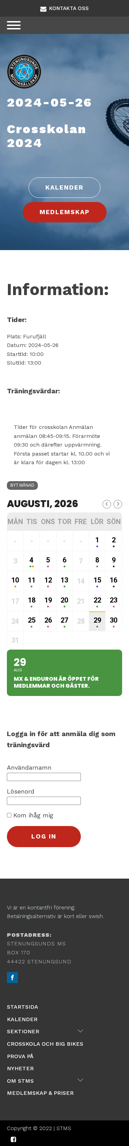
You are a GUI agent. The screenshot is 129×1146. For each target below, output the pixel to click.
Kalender (22, 1019)
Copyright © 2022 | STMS (39, 1128)
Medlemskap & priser (40, 1093)
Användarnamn (29, 767)
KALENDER (64, 187)
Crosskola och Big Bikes (45, 1043)
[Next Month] (118, 504)
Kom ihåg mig (32, 815)
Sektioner (45, 1031)
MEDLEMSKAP (65, 212)
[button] (64, 8)
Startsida (22, 1006)
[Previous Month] (107, 504)
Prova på (20, 1056)
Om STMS (45, 1080)
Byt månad (22, 485)
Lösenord (20, 791)
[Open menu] (14, 25)
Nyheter (20, 1068)
